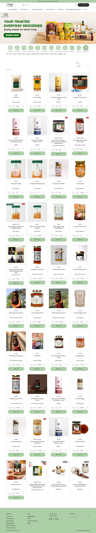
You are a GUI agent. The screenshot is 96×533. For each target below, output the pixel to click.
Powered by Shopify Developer (83, 530)
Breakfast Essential (36, 54)
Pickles (23, 54)
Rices (8, 54)
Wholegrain (60, 54)
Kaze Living (16, 530)
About (29, 518)
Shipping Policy (10, 523)
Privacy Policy (10, 518)
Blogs (28, 523)
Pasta (65, 54)
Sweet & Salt (28, 54)
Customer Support (32, 521)
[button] (83, 5)
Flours (11, 54)
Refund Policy (10, 521)
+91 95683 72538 (53, 516)
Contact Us (9, 516)
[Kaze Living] (9, 5)
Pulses (14, 54)
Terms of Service (10, 525)
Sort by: (77, 62)
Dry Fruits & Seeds (53, 54)
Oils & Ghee (19, 54)
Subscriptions (31, 516)
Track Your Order (10, 528)
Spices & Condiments (45, 54)
